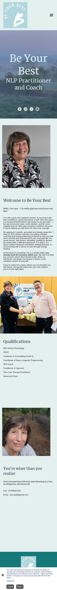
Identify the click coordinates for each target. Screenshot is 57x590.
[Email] (37, 109)
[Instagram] (25, 109)
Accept (10, 587)
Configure (10, 581)
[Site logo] (15, 15)
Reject (19, 587)
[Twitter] (31, 109)
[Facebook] (19, 109)
